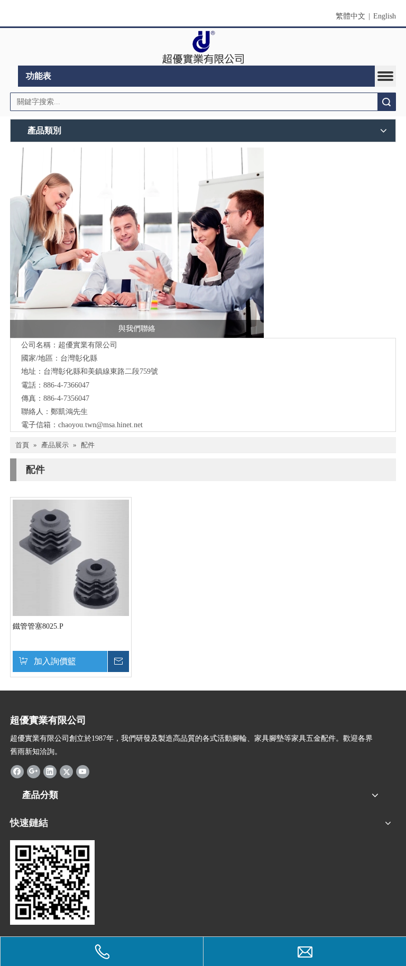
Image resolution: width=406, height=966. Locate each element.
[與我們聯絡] (137, 243)
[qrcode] (52, 882)
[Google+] (33, 771)
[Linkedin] (50, 771)
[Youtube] (82, 771)
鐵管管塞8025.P (38, 626)
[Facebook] (17, 771)
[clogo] (203, 47)
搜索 (386, 102)
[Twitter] (66, 771)
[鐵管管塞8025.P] (71, 557)
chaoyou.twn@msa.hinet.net (100, 425)
